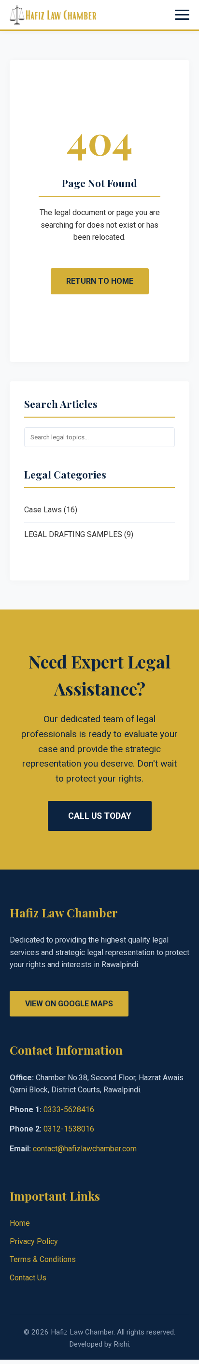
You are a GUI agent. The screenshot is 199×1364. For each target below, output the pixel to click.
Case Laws (43, 509)
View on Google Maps (69, 1003)
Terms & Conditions (43, 1259)
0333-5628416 (68, 1109)
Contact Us (28, 1277)
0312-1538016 (68, 1128)
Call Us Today (99, 816)
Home (20, 1223)
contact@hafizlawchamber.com (85, 1148)
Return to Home (99, 281)
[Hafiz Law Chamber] (53, 15)
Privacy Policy (34, 1241)
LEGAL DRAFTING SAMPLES (73, 534)
